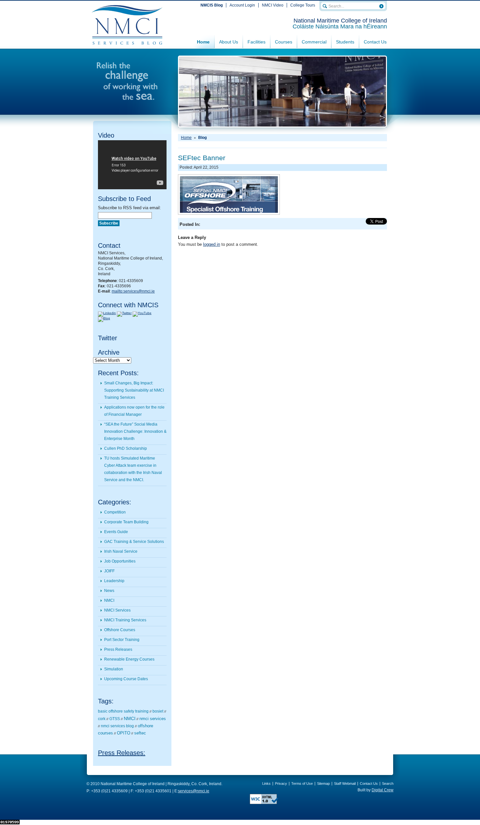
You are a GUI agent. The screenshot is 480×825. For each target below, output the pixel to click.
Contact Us (375, 41)
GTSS (114, 718)
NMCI (109, 600)
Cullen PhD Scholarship (125, 448)
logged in (211, 244)
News (109, 590)
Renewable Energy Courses (129, 659)
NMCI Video (272, 5)
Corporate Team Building (126, 522)
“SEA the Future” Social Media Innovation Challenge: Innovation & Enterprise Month (135, 431)
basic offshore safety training (123, 711)
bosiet (157, 711)
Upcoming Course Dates (126, 679)
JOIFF (109, 571)
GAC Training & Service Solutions (134, 541)
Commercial (314, 41)
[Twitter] (124, 313)
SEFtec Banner (201, 157)
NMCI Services (117, 610)
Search (387, 783)
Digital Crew (382, 790)
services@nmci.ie (193, 791)
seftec (140, 733)
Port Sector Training (121, 639)
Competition (115, 512)
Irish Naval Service (120, 551)
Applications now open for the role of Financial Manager (134, 411)
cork (101, 718)
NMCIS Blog (211, 5)
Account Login (242, 5)
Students (345, 41)
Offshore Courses (119, 630)
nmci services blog (117, 726)
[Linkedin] (107, 313)
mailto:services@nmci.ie (133, 291)
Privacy (281, 783)
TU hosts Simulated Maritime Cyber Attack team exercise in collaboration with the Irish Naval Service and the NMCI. (133, 469)
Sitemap (323, 783)
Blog (202, 137)
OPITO (123, 733)
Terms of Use (302, 783)
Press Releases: (121, 752)
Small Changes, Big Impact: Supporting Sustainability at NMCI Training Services (134, 390)
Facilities (256, 41)
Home (203, 41)
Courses (283, 41)
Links (266, 783)
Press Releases (118, 649)
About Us (228, 41)
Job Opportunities (120, 561)
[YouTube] (142, 313)
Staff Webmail (345, 783)
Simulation (113, 669)
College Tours (302, 5)
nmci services (152, 718)
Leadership (114, 581)
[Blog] (104, 318)
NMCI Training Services (125, 620)
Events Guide (116, 532)
